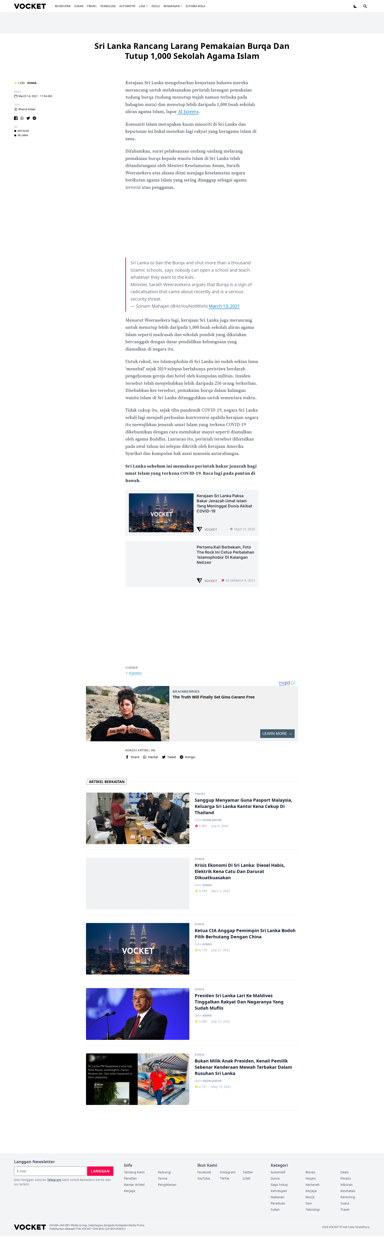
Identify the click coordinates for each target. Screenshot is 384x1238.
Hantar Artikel (134, 1184)
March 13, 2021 (224, 306)
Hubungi (164, 1172)
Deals (156, 6)
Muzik (310, 1197)
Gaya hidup (279, 1184)
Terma (162, 1178)
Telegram (54, 1180)
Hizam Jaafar (212, 820)
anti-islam (23, 131)
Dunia (31, 83)
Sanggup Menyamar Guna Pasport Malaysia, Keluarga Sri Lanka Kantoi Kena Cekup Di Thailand (243, 806)
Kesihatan (347, 1191)
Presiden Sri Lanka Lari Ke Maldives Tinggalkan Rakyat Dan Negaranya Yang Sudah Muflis (239, 1002)
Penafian (130, 1178)
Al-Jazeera (187, 112)
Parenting (347, 1197)
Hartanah (313, 1184)
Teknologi (108, 6)
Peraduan (278, 1203)
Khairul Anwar (27, 109)
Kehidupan (63, 6)
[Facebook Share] (16, 118)
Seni (309, 1203)
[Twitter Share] (28, 118)
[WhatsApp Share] (22, 118)
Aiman (207, 885)
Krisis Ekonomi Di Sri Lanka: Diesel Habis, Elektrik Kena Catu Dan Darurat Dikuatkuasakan (240, 871)
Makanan (277, 1197)
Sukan (79, 6)
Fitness (345, 1178)
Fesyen (311, 1178)
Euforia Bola (195, 6)
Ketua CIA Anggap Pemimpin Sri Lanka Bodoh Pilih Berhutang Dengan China (245, 933)
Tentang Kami (134, 1172)
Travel (92, 6)
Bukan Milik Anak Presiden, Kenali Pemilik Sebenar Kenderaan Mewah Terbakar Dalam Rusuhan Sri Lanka (243, 1067)
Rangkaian (172, 6)
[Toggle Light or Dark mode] (355, 6)
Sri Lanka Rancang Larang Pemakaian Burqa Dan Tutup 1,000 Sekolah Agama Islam (192, 50)
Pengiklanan (167, 1184)
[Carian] (365, 6)
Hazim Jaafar (212, 1081)
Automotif (127, 6)
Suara (344, 1203)
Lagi (142, 6)
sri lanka (23, 135)
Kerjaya (129, 1191)
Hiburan (346, 1184)
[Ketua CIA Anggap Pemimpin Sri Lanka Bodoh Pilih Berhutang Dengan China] (137, 949)
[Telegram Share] (34, 118)
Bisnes (310, 1172)
